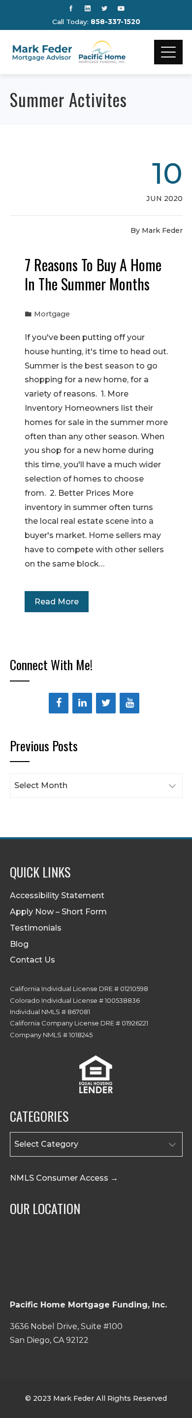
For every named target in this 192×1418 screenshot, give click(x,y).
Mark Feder (162, 230)
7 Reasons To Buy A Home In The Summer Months (93, 274)
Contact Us (32, 959)
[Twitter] (106, 703)
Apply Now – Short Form (58, 911)
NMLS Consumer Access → (64, 1178)
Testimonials (36, 928)
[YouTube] (129, 703)
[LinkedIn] (82, 703)
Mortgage (52, 314)
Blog (19, 944)
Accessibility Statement (57, 895)
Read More (56, 601)
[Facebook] (58, 703)
